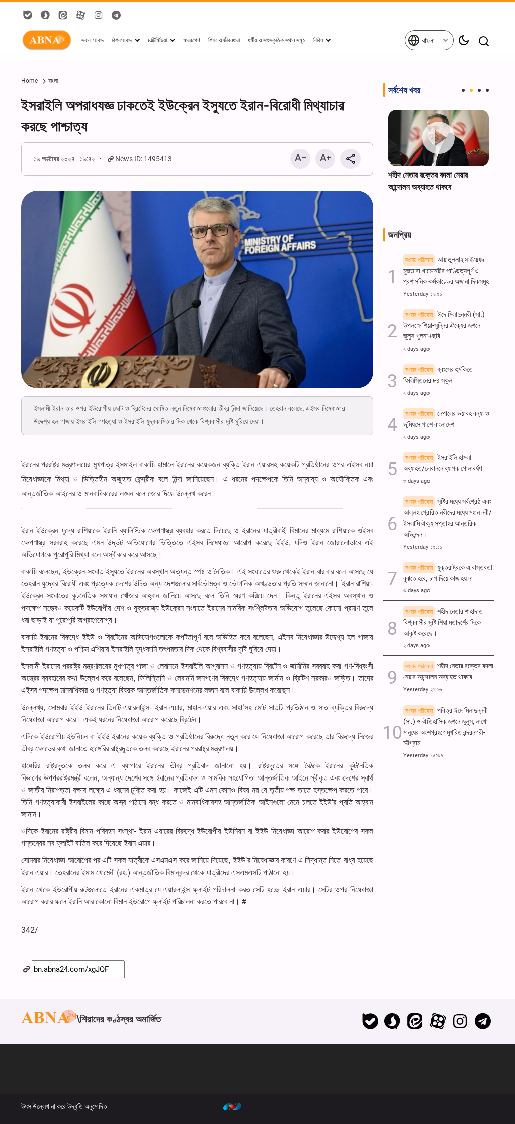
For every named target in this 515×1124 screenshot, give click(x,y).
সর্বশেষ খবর (404, 90)
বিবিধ (318, 40)
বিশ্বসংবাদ (122, 40)
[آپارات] (437, 1021)
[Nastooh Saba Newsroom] (237, 1106)
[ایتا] (415, 1021)
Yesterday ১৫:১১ (422, 547)
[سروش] (392, 1021)
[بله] (370, 1021)
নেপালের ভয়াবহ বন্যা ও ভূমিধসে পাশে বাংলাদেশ (446, 419)
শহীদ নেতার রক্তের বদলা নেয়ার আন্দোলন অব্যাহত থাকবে (428, 181)
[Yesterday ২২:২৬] (438, 138)
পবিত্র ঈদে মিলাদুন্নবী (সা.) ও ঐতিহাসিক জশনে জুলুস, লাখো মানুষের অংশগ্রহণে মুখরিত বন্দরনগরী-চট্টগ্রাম (445, 726)
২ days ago (416, 348)
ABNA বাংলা (48, 40)
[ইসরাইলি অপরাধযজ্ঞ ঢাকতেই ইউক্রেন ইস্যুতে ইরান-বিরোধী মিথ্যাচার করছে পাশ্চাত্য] (197, 290)
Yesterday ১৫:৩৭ (423, 755)
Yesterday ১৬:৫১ (422, 294)
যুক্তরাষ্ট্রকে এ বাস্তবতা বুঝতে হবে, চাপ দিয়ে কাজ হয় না (447, 573)
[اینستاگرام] (460, 1021)
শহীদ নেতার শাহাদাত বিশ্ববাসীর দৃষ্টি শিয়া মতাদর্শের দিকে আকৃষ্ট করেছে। (443, 622)
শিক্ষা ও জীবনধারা (224, 40)
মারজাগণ (191, 40)
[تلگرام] (482, 1021)
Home (29, 80)
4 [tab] (487, 90)
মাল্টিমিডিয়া (157, 40)
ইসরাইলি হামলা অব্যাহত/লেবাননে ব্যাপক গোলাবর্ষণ (442, 463)
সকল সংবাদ (92, 40)
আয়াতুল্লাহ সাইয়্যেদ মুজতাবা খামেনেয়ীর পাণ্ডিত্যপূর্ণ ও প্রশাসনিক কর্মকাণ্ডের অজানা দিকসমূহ (446, 270)
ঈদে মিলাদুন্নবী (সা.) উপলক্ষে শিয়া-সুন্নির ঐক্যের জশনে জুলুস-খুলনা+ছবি (444, 325)
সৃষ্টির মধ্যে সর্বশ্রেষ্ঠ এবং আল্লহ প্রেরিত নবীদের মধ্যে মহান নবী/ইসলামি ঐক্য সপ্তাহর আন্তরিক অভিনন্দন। (447, 518)
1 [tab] (463, 90)
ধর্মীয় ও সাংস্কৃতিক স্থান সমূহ (276, 40)
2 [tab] (471, 90)
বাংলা (427, 40)
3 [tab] (479, 90)
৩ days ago (416, 481)
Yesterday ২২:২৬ (422, 689)
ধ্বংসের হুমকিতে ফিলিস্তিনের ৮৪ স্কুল (438, 375)
